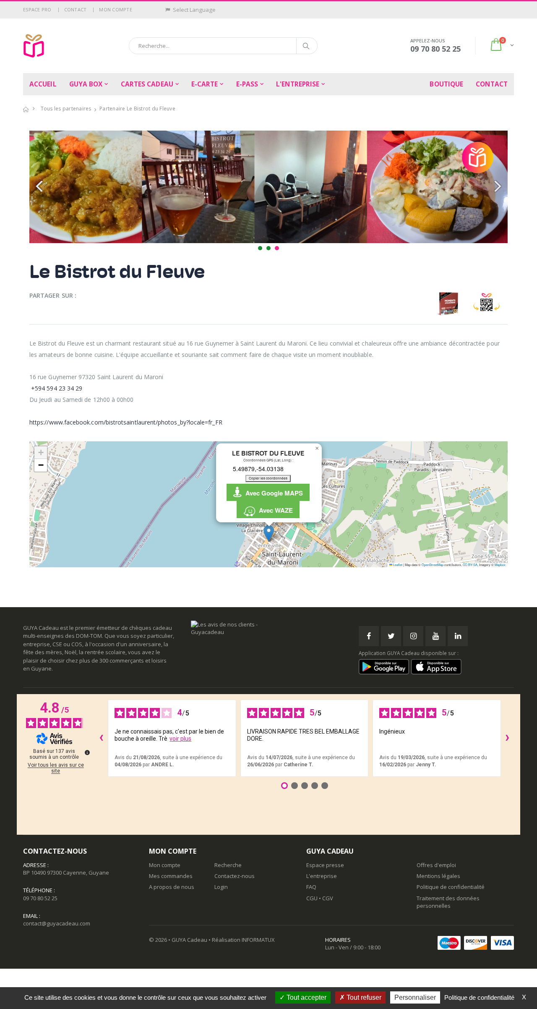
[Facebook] (369, 636)
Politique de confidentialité (451, 887)
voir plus (180, 738)
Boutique (446, 84)
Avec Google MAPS (272, 493)
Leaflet (397, 564)
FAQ (311, 887)
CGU (312, 898)
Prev (40, 187)
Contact (75, 9)
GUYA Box (86, 84)
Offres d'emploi (436, 865)
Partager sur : (52, 295)
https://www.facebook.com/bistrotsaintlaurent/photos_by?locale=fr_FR (125, 422)
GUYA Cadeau (189, 939)
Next (496, 187)
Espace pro (37, 9)
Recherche (228, 865)
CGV (327, 898)
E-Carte (204, 84)
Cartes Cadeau (147, 84)
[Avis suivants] (508, 738)
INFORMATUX (258, 939)
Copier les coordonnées (268, 478)
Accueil (43, 84)
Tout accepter (305, 997)
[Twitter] (391, 636)
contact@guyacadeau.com (56, 923)
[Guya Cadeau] (33, 45)
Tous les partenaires (66, 108)
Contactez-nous (234, 876)
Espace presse (325, 865)
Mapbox (500, 564)
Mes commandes (171, 876)
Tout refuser (363, 997)
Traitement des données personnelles (448, 901)
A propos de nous (171, 887)
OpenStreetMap (432, 564)
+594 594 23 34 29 (56, 388)
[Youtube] (435, 636)
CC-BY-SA (470, 564)
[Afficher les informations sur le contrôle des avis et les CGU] (87, 752)
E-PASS (247, 84)
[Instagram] (413, 636)
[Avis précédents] (101, 738)
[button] (501, 45)
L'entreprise (297, 84)
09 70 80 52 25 (40, 898)
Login (221, 887)
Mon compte (115, 9)
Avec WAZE (274, 510)
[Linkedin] (458, 636)
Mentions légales (438, 876)
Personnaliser (415, 997)
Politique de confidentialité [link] (479, 997)
